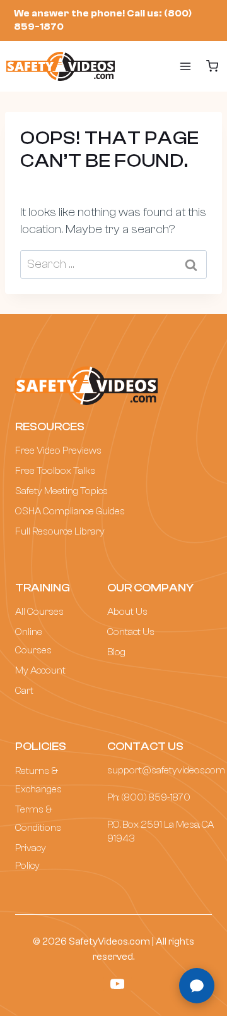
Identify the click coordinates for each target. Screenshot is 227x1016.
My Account (40, 670)
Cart (24, 690)
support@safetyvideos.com (166, 770)
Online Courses (33, 641)
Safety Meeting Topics (61, 491)
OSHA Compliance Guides (70, 511)
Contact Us (130, 632)
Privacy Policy (30, 857)
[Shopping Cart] (212, 66)
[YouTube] (117, 984)
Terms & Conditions (38, 818)
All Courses (39, 611)
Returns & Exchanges (38, 780)
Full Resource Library (60, 531)
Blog (116, 652)
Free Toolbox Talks (55, 470)
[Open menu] (173, 66)
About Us (127, 611)
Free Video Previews (58, 450)
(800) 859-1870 (155, 797)
